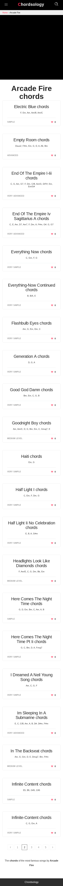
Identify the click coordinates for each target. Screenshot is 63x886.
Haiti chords (31, 456)
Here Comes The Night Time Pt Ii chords (31, 639)
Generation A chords (32, 356)
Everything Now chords (31, 252)
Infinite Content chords (31, 784)
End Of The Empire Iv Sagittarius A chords (31, 216)
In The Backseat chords (31, 751)
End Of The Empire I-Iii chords (31, 175)
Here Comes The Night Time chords (31, 601)
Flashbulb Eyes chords (31, 323)
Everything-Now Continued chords (31, 287)
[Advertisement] (31, 48)
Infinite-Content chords (31, 817)
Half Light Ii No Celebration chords (31, 525)
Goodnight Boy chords (31, 423)
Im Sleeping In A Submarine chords (32, 715)
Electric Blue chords (31, 106)
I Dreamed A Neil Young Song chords (32, 677)
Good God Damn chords (31, 390)
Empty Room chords (31, 140)
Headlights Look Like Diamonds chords (31, 563)
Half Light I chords (32, 489)
